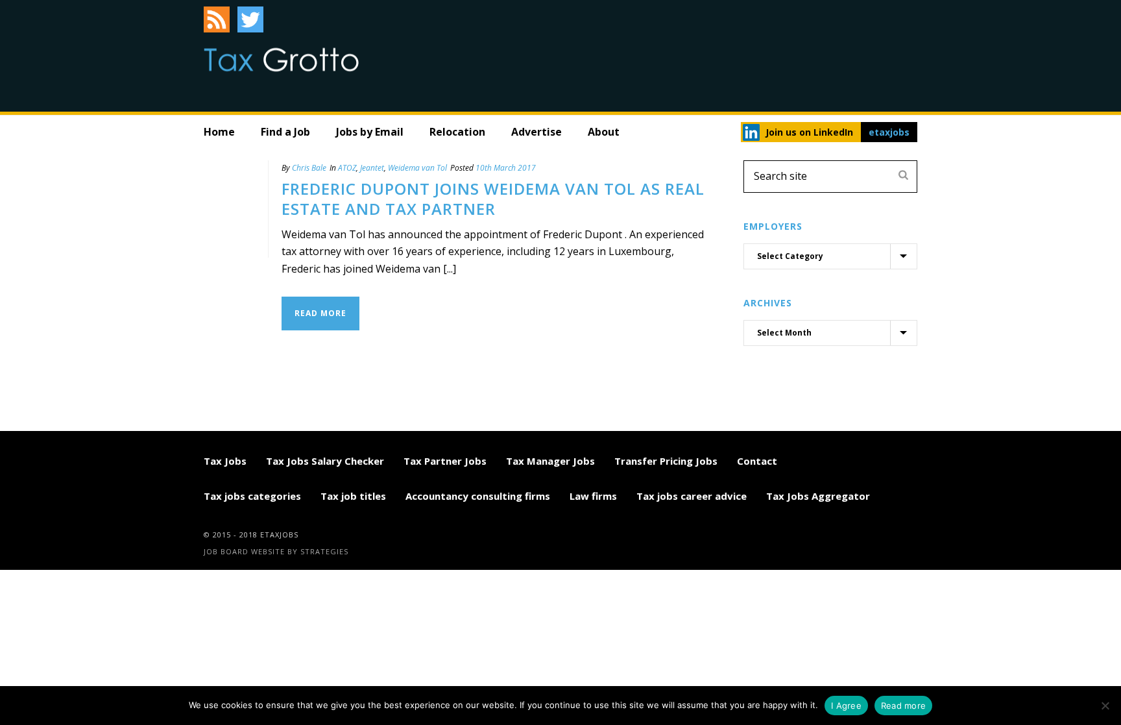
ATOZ (347, 167)
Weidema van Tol (417, 167)
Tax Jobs (225, 461)
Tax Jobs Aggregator (818, 496)
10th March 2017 (506, 167)
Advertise (536, 132)
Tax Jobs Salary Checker (325, 461)
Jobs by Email (370, 132)
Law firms (593, 496)
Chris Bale (309, 167)
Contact (757, 461)
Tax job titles (353, 496)
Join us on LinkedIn (809, 132)
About (604, 132)
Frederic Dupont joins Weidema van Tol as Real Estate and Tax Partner (493, 198)
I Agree (846, 705)
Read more (903, 705)
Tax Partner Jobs (445, 461)
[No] (1104, 705)
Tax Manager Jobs (550, 461)
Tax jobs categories (252, 496)
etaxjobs (889, 132)
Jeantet (372, 167)
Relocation (457, 132)
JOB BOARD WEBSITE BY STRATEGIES (276, 551)
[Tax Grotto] (281, 59)
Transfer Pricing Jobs (665, 461)
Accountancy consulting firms (477, 496)
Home (219, 132)
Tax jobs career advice (691, 496)
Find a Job (285, 132)
